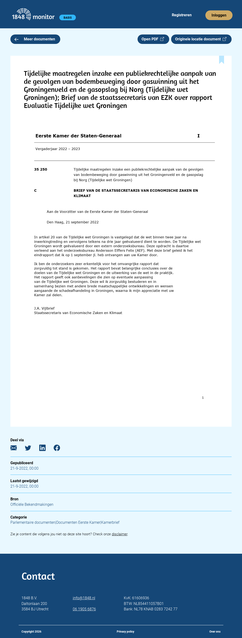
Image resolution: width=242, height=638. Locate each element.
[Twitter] (31, 449)
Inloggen (219, 15)
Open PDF (151, 39)
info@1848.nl (84, 598)
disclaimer (119, 534)
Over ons (214, 631)
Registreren (182, 15)
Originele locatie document (199, 39)
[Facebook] (60, 449)
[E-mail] (17, 449)
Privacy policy (125, 631)
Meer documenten (39, 39)
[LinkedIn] (46, 449)
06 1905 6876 (84, 609)
